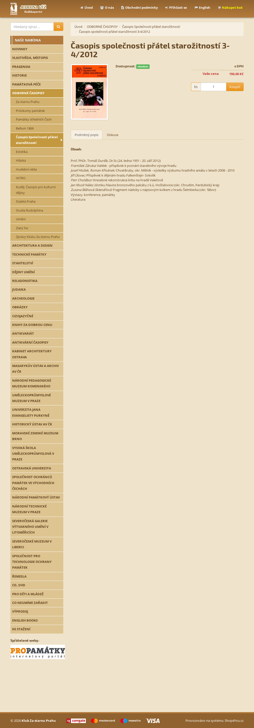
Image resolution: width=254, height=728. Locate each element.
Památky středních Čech (34, 119)
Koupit (234, 86)
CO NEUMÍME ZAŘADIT (30, 602)
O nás (109, 7)
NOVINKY (19, 49)
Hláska (21, 160)
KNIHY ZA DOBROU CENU (32, 324)
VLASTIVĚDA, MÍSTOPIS (30, 57)
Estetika (22, 151)
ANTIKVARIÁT (23, 333)
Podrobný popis (86, 135)
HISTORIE (19, 75)
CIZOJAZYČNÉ (22, 316)
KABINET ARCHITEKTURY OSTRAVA (32, 354)
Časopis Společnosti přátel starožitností (37, 140)
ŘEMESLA (19, 576)
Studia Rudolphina (29, 210)
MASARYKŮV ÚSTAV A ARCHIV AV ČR (35, 369)
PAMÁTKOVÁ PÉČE (26, 84)
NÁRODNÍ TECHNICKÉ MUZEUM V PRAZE (29, 509)
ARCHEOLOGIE (23, 298)
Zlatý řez (22, 228)
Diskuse (112, 135)
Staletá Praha (25, 201)
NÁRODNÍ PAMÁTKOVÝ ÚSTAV (36, 497)
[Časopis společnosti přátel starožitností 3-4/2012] (89, 92)
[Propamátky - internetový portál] (37, 651)
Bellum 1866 (25, 128)
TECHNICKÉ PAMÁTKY (29, 254)
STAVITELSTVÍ (22, 263)
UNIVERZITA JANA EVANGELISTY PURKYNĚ (30, 412)
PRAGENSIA (21, 66)
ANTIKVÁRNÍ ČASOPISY (30, 342)
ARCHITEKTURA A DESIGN (32, 245)
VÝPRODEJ (20, 611)
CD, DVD (18, 585)
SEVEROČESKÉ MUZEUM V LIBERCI (32, 544)
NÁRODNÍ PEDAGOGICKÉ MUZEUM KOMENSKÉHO (31, 383)
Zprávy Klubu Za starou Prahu (38, 236)
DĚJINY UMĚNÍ (23, 272)
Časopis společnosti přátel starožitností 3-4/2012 (114, 31)
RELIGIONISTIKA (24, 280)
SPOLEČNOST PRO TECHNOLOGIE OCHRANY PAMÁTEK (32, 562)
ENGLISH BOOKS (25, 620)
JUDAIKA (19, 289)
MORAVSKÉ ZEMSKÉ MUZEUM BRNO (35, 436)
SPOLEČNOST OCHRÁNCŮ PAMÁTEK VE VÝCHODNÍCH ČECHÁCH (33, 483)
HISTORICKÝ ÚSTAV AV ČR (32, 424)
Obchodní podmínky (141, 7)
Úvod (89, 7)
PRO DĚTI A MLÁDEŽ (28, 594)
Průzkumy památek (30, 110)
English (204, 7)
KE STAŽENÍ (21, 629)
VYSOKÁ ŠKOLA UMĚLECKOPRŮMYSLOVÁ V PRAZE (33, 454)
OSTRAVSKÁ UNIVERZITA (31, 468)
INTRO (21, 178)
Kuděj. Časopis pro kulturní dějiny (36, 190)
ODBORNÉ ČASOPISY (28, 93)
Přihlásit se (178, 7)
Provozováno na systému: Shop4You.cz (215, 720)
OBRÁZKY (20, 307)
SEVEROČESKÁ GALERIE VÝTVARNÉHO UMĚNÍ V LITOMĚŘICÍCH (30, 527)
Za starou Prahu (27, 101)
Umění (21, 219)
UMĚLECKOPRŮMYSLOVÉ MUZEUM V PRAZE (31, 398)
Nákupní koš (232, 7)
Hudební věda (26, 169)
